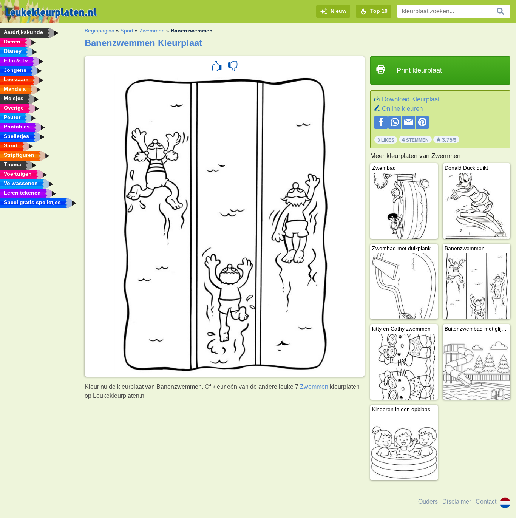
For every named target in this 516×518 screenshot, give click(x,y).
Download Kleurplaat (411, 99)
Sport (127, 31)
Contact (486, 501)
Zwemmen (152, 31)
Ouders (428, 501)
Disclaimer (456, 501)
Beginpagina (99, 31)
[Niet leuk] (233, 67)
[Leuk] (217, 67)
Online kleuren (402, 108)
